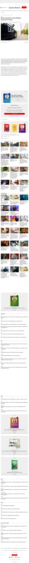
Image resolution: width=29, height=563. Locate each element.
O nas (4, 548)
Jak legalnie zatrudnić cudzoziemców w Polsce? (14, 472)
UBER (8, 136)
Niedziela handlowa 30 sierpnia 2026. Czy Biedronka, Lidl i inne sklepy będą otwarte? (14, 317)
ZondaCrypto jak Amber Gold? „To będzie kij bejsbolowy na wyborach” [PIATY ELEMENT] (5, 213)
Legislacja (2, 354)
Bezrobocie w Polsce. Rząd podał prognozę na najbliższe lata (11, 321)
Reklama (6, 548)
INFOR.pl (8, 550)
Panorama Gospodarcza (14, 552)
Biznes (1, 332)
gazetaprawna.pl (14, 550)
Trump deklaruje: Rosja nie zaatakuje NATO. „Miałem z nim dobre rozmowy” (14, 399)
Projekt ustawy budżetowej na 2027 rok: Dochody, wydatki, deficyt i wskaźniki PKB (14, 213)
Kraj (1, 315)
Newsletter (20, 550)
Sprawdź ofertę (14, 113)
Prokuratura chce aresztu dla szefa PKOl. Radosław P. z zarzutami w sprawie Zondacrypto (14, 349)
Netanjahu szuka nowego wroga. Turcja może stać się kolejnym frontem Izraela (13, 407)
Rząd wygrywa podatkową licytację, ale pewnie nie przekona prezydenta (13, 541)
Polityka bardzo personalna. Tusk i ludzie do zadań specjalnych (12, 352)
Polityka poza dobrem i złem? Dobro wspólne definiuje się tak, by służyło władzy (13, 534)
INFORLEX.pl (10, 550)
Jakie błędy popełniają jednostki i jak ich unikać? (17, 96)
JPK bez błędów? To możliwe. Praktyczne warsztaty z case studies (14, 308)
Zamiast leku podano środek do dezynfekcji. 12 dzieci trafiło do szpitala (13, 324)
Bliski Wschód (2, 405)
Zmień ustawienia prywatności (22, 548)
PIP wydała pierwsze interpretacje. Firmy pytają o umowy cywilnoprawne (14, 337)
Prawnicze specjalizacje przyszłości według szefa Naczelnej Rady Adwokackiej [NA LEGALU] (14, 498)
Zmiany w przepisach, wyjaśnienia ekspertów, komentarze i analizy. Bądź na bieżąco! (14, 452)
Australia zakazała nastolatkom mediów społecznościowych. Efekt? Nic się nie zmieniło (14, 411)
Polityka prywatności (16, 548)
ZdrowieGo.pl (17, 550)
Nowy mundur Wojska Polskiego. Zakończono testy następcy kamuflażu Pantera (13, 363)
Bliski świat (2, 488)
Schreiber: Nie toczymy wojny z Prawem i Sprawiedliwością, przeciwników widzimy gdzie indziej (14, 368)
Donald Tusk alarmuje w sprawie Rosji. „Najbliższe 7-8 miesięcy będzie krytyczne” (24, 202)
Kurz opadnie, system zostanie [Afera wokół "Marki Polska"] (11, 530)
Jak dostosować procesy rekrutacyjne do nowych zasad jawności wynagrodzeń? (14, 430)
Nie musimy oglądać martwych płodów (7, 505)
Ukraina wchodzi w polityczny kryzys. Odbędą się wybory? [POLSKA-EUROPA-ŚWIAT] (13, 494)
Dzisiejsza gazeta (4, 7)
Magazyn (2, 409)
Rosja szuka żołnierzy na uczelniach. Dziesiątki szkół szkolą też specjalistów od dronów (14, 403)
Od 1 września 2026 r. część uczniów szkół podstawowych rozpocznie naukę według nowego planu (4, 202)
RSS (27, 548)
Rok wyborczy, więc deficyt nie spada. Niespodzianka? (10, 508)
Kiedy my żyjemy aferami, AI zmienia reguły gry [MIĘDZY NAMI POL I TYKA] (14, 486)
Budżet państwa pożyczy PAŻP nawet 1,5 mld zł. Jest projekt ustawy (12, 330)
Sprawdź (14, 432)
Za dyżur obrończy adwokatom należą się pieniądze (10, 515)
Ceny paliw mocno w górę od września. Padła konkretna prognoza (12, 333)
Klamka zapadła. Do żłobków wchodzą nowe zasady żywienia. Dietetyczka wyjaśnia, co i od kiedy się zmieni (14, 359)
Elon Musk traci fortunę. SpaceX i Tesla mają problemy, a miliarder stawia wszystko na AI (14, 527)
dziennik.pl (3, 550)
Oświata (2, 357)
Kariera (12, 548)
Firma (1, 16)
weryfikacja (5, 136)
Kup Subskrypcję (24, 7)
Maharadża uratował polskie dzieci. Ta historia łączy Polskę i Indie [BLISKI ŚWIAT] (14, 490)
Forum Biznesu (25, 550)
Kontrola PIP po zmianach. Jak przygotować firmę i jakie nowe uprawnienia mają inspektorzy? (14, 327)
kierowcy (2, 136)
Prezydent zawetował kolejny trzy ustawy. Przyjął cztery (10, 355)
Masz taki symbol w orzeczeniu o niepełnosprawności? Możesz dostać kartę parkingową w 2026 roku (14, 344)
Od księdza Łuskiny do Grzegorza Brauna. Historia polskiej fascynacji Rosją (14, 512)
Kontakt (2, 548)
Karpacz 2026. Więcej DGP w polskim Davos (8, 518)
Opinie (1, 504)
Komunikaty (9, 548)
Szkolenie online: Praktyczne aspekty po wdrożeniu (17, 97)
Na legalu (2, 496)
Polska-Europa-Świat (3, 492)
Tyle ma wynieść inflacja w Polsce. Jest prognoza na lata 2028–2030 (14, 202)
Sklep (22, 550)
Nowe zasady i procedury (14, 471)
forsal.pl (6, 550)
